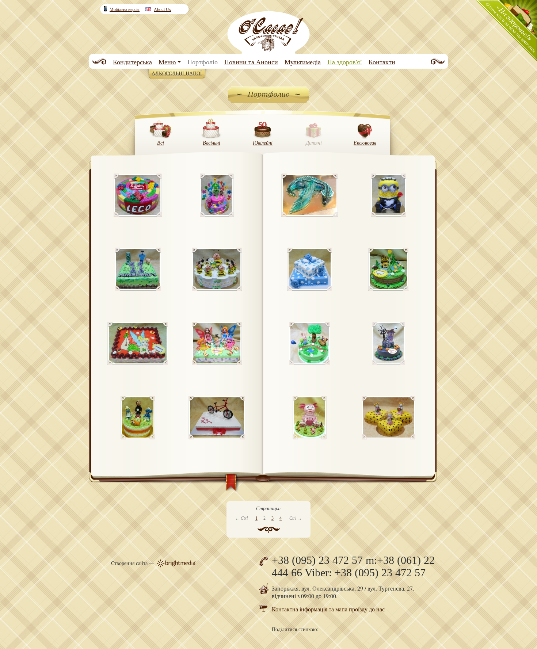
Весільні (211, 142)
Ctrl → (295, 518)
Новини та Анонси (251, 61)
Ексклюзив (365, 142)
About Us (162, 9)
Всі (160, 142)
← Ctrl (241, 518)
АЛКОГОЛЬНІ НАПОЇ (177, 73)
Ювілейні (263, 142)
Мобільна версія (125, 9)
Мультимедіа (303, 61)
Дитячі (314, 142)
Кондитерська (132, 61)
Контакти (382, 61)
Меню (167, 61)
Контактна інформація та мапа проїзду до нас (328, 609)
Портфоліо (202, 61)
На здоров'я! (344, 61)
